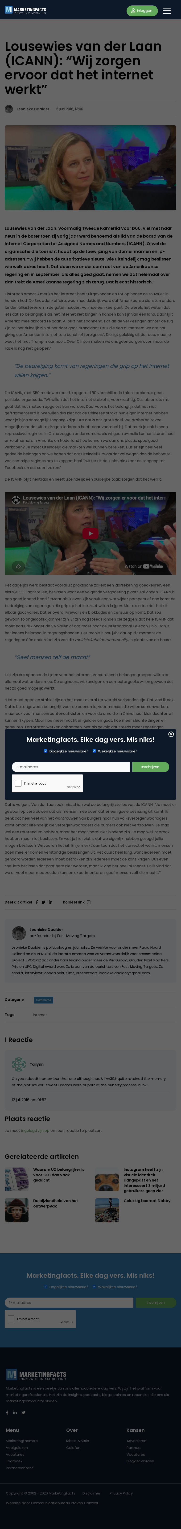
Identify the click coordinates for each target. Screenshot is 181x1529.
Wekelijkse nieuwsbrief (117, 751)
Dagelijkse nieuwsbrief (68, 751)
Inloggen (144, 10)
